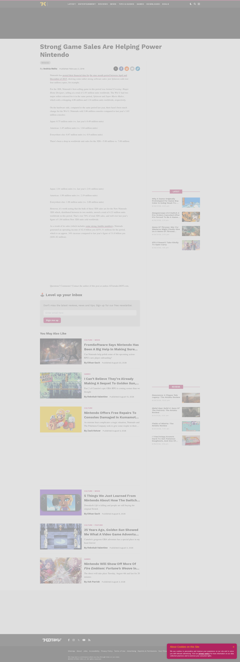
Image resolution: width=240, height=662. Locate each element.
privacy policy (204, 654)
